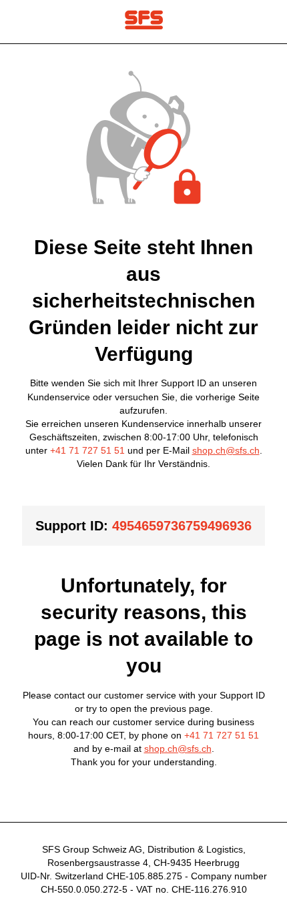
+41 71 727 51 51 (87, 450)
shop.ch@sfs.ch (226, 450)
